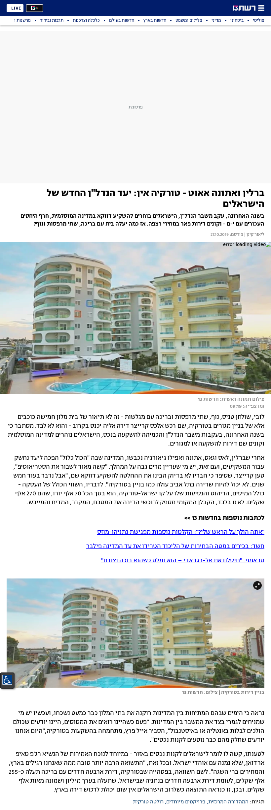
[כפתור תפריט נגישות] (7, 680)
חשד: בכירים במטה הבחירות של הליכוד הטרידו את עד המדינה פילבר (175, 546)
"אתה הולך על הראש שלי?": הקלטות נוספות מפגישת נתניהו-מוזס (180, 532)
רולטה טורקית (148, 802)
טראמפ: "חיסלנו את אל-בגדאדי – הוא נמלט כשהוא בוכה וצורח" (182, 561)
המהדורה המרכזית (228, 802)
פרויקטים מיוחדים (186, 802)
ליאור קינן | (253, 234)
